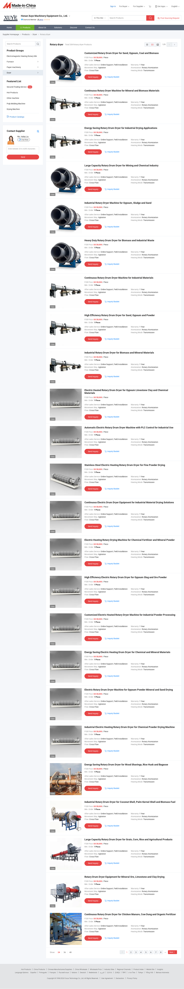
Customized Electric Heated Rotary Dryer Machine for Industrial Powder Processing (129, 614)
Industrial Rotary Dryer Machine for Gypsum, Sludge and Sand (117, 202)
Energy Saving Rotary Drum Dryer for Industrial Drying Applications (120, 128)
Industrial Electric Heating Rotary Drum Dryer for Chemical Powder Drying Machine (129, 727)
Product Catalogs (17, 116)
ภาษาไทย (131, 972)
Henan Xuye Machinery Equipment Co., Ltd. (44, 15)
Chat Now (24, 140)
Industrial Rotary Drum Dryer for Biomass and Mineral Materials (119, 352)
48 (70, 952)
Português (43, 972)
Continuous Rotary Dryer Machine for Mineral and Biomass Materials (121, 90)
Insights (160, 969)
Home (9, 27)
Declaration (120, 978)
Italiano (74, 972)
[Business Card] (38, 131)
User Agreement (107, 978)
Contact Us (90, 27)
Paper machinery (14, 67)
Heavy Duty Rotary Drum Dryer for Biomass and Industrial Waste (119, 240)
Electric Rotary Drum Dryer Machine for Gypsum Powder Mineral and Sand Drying (128, 689)
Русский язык (64, 972)
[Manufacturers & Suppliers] (20, 5)
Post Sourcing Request (169, 18)
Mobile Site (150, 969)
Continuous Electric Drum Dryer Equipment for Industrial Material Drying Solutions (129, 502)
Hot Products (26, 969)
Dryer (9, 72)
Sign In (113, 6)
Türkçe (140, 972)
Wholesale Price (96, 969)
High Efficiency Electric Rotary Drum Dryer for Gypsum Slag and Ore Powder (125, 577)
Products (26, 27)
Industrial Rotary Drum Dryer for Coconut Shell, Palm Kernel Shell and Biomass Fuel (129, 802)
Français (53, 972)
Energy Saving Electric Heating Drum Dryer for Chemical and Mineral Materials (127, 652)
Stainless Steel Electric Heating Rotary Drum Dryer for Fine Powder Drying (124, 465)
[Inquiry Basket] (150, 6)
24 (59, 952)
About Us (42, 27)
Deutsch (83, 972)
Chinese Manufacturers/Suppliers (60, 969)
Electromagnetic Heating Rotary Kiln (22, 56)
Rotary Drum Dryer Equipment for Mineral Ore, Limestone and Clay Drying (124, 876)
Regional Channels (124, 969)
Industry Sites (109, 969)
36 (65, 952)
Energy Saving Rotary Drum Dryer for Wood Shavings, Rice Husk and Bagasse (126, 764)
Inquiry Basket (113, 77)
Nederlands (93, 972)
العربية (102, 972)
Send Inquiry (93, 77)
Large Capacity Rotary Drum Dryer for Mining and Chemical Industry (121, 165)
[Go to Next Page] (174, 45)
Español (33, 972)
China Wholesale (81, 969)
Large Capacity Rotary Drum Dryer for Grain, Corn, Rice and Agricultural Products (128, 839)
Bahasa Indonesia (162, 972)
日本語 (117, 972)
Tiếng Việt (149, 972)
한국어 (109, 972)
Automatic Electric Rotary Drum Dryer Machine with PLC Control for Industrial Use (128, 427)
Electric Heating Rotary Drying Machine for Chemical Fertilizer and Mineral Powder (129, 539)
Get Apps (161, 6)
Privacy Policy (132, 978)
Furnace (10, 61)
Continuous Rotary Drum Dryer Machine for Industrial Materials (118, 277)
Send (23, 157)
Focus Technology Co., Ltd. (74, 978)
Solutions (58, 27)
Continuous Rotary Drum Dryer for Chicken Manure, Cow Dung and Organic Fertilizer (130, 914)
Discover (73, 27)
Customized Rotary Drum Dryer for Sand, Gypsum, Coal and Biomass (121, 53)
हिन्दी (124, 972)
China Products (39, 969)
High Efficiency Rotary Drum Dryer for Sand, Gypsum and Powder (119, 315)
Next (171, 952)
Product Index (138, 969)
